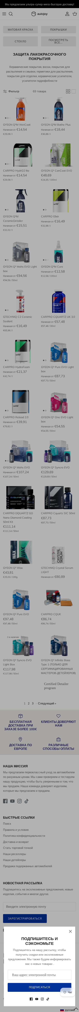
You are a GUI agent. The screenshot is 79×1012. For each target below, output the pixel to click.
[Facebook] (31, 999)
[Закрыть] (70, 931)
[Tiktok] (47, 999)
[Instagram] (42, 999)
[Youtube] (36, 999)
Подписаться (39, 987)
